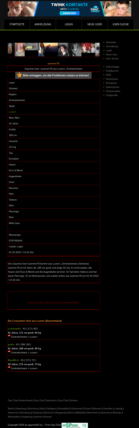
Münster (117, 412)
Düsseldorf (64, 408)
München (33, 408)
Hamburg (21, 408)
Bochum (48, 412)
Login (109, 50)
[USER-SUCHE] (120, 24)
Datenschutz (112, 87)
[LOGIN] (68, 24)
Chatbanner (112, 70)
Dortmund (77, 408)
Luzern (12, 111)
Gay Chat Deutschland (20, 400)
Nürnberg (25, 412)
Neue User (111, 54)
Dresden (108, 408)
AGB (108, 74)
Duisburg (37, 412)
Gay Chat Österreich (45, 400)
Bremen (97, 408)
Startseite (111, 42)
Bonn (71, 412)
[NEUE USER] (94, 24)
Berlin (11, 408)
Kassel (48, 416)
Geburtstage (112, 66)
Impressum (112, 79)
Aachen (38, 416)
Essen (87, 408)
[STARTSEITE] (16, 24)
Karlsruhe (105, 412)
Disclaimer (111, 83)
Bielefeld (80, 412)
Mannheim (92, 412)
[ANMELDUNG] (42, 24)
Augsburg (27, 416)
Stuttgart (51, 408)
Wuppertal (60, 412)
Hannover (13, 412)
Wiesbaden (14, 416)
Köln (42, 408)
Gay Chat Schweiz (68, 400)
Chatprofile (112, 95)
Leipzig (118, 408)
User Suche (112, 58)
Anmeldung (112, 46)
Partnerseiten (113, 91)
